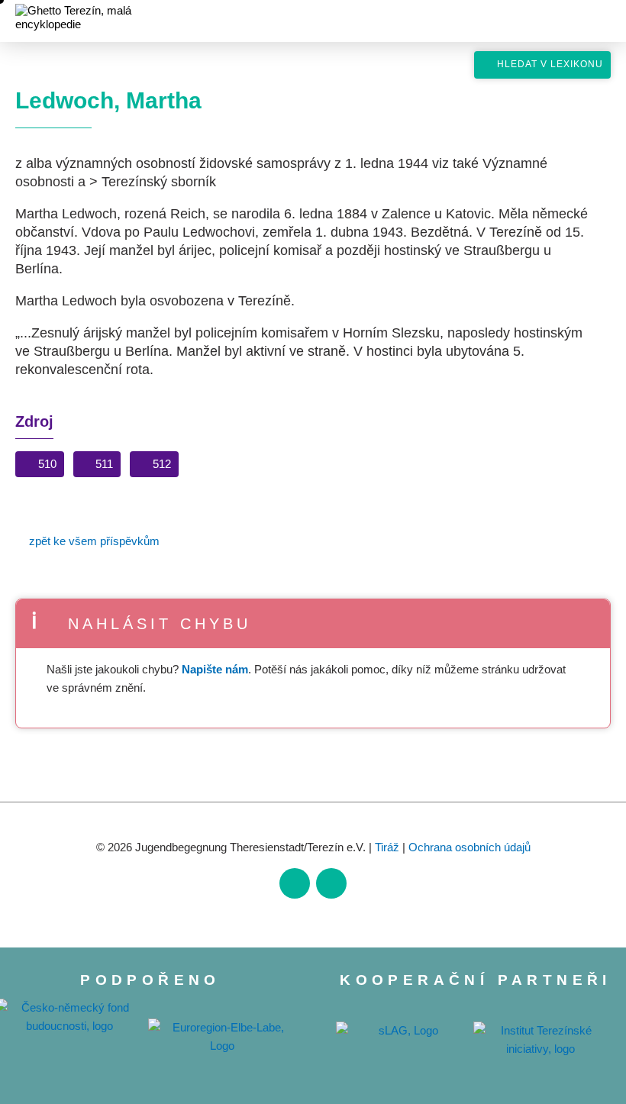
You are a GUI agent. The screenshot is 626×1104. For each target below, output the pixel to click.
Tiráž (387, 847)
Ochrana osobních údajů (469, 847)
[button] (39, 467)
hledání (575, 23)
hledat (577, 115)
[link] (294, 883)
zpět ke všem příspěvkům (94, 540)
